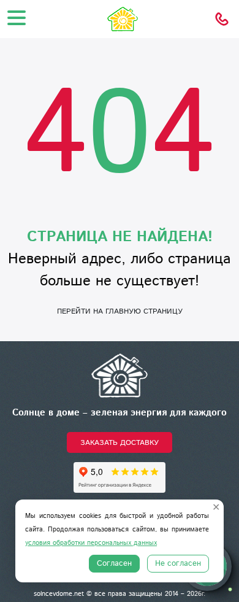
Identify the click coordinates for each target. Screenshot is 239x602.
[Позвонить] (222, 19)
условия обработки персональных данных (91, 543)
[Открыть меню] (16, 18)
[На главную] (119, 375)
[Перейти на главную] (120, 19)
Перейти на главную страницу (120, 311)
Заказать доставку (119, 443)
